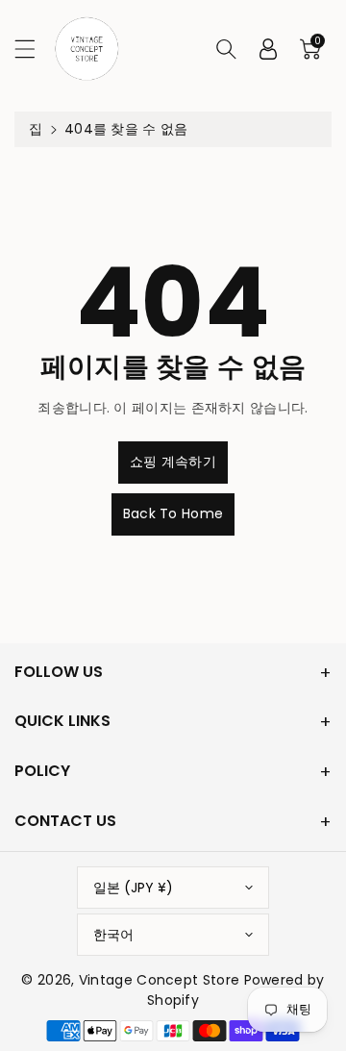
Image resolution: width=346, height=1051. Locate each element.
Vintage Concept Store (159, 979)
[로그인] (268, 49)
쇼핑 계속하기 (173, 461)
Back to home (173, 513)
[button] (33, 49)
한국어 (113, 934)
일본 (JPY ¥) (133, 887)
